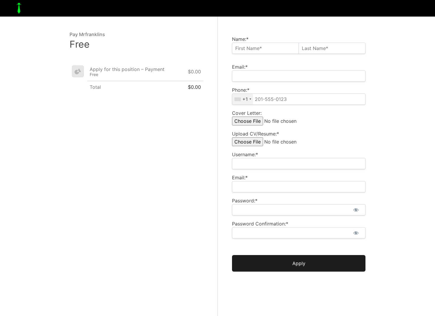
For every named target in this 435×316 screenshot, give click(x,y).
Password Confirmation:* (260, 224)
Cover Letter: (247, 113)
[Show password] (355, 209)
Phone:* (240, 90)
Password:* (244, 201)
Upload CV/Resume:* (255, 134)
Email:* (240, 67)
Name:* (240, 39)
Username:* (245, 154)
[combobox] (242, 99)
